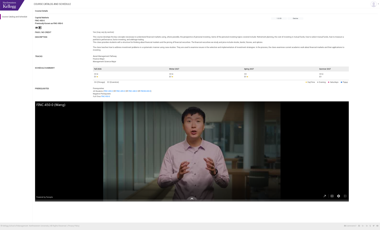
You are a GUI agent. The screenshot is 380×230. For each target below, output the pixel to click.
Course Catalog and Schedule (14, 17)
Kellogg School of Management (15, 226)
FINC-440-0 (132, 91)
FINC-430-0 (108, 91)
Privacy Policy (73, 226)
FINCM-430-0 (146, 91)
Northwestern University (39, 226)
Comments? (351, 226)
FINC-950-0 (105, 96)
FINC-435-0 (120, 91)
